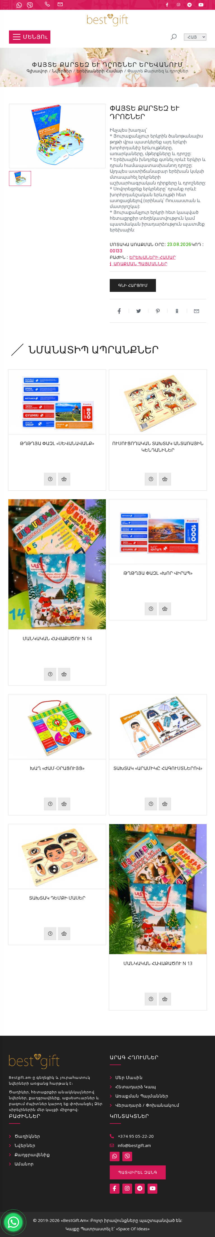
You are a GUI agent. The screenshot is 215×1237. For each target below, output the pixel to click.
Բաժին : (119, 257)
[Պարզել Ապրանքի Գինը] (50, 479)
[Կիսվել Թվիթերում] (138, 311)
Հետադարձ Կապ (135, 1086)
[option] (20, 178)
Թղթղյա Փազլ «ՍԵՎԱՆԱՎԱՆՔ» (57, 443)
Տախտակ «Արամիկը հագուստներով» (157, 768)
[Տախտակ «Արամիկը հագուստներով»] (158, 726)
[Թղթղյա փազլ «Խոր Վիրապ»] (158, 531)
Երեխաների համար (152, 257)
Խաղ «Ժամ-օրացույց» (57, 768)
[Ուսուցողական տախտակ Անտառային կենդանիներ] (158, 402)
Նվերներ (25, 1145)
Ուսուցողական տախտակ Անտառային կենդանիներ (158, 446)
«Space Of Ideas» (133, 1228)
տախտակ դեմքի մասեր (57, 898)
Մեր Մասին (129, 1077)
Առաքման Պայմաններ (142, 1096)
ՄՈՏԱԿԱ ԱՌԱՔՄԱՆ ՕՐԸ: (138, 244)
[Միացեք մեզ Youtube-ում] (201, 5)
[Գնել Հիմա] (64, 479)
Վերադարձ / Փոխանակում (147, 1105)
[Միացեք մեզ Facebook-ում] (167, 5)
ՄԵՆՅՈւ (35, 37)
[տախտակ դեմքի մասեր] (57, 856)
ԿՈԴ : (197, 244)
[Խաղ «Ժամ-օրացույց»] (57, 726)
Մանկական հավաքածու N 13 (157, 963)
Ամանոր (24, 1164)
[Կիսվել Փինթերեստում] (158, 311)
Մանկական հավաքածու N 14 (57, 638)
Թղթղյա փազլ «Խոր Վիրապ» (158, 573)
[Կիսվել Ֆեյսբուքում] (119, 311)
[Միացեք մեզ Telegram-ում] (189, 5)
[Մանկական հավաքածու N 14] (57, 564)
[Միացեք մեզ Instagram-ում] (178, 5)
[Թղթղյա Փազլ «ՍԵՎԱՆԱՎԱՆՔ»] (57, 402)
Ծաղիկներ (27, 1136)
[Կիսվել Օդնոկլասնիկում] (177, 311)
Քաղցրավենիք (32, 1154)
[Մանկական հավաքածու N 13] (158, 889)
